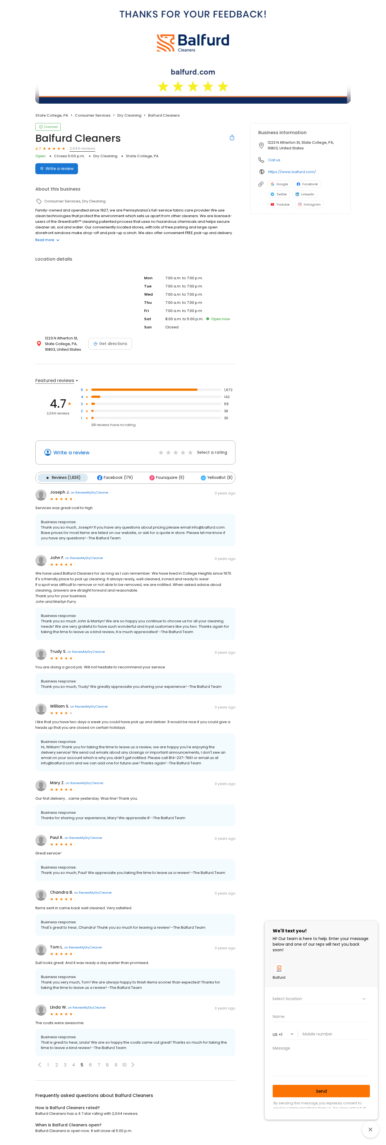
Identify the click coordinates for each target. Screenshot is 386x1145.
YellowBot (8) (220, 477)
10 (124, 1065)
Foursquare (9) (170, 477)
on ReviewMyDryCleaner (90, 492)
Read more (44, 239)
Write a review (59, 168)
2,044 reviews (82, 148)
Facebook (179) (118, 477)
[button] (40, 1065)
